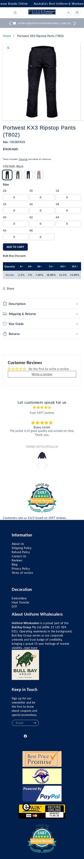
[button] (15, 12)
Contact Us (19, 556)
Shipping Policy (22, 548)
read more (30, 647)
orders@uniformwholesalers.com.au (44, 23)
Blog (14, 564)
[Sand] (39, 175)
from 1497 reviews (42, 412)
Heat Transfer (20, 602)
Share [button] (10, 288)
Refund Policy (21, 552)
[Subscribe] (34, 723)
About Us (18, 543)
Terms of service (22, 572)
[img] (42, 407)
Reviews (17, 560)
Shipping (23, 159)
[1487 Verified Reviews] (42, 513)
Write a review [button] (42, 374)
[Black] (7, 175)
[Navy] (28, 175)
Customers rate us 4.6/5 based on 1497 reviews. (35, 518)
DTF (14, 606)
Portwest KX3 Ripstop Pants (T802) (40, 36)
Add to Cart (15, 247)
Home (7, 36)
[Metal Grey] (17, 175)
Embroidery (19, 598)
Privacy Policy (21, 568)
